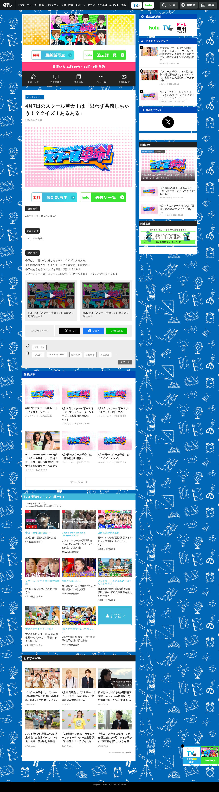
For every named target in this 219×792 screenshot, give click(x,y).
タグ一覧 (125, 362)
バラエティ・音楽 (56, 5)
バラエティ (39, 347)
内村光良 (38, 355)
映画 (70, 5)
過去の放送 (56, 82)
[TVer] (136, 5)
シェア (96, 330)
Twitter (168, 122)
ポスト (72, 330)
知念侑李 (90, 355)
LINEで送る (117, 330)
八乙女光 (105, 355)
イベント (114, 5)
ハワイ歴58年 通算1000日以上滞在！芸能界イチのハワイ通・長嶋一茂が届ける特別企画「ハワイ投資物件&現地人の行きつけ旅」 (42, 737)
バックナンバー (34, 97)
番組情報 (78, 82)
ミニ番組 (102, 5)
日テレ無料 (182, 28)
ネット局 (101, 82)
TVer (54, 197)
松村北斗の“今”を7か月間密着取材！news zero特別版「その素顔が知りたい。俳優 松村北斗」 (115, 696)
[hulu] (148, 5)
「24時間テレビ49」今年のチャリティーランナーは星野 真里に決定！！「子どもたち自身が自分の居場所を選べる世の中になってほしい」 (78, 737)
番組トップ (33, 82)
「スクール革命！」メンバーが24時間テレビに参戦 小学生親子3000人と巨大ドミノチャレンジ (42, 696)
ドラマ (21, 5)
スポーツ (80, 5)
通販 (123, 5)
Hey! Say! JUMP (57, 355)
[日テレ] (7, 5)
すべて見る (77, 481)
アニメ (91, 5)
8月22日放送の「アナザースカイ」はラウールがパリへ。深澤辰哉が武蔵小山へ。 (79, 696)
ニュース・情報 (35, 5)
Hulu (103, 197)
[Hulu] (104, 55)
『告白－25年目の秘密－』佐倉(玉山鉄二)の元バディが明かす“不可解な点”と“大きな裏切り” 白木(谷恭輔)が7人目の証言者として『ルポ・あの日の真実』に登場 (115, 737)
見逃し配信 (124, 82)
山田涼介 (75, 355)
